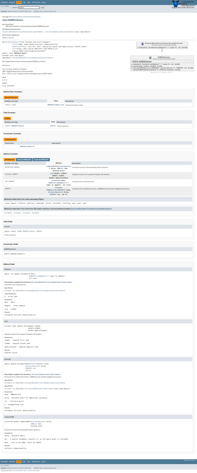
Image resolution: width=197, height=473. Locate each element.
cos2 (52, 173)
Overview (4, 2)
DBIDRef (61, 190)
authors (15, 42)
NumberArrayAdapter (57, 183)
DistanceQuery (63, 166)
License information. (33, 470)
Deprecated (36, 2)
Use (24, 2)
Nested (10, 11)
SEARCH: (15, 7)
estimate (55, 180)
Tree (28, 2)
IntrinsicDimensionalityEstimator (59, 32)
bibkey (15, 51)
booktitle (16, 46)
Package (12, 2)
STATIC (53, 126)
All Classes (5, 6)
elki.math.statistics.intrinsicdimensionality (24, 17)
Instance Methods (24, 160)
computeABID (51, 166)
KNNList (60, 168)
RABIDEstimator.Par (56, 105)
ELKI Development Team (19, 470)
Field (16, 11)
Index (44, 2)
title (14, 44)
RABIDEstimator (17, 126)
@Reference (6, 42)
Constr (21, 11)
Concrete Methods (41, 160)
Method (28, 11)
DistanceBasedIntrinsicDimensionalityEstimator (22, 32)
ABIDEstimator (8, 38)
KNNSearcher (52, 190)
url (13, 49)
